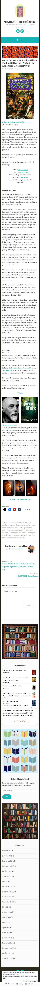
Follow (7, 797)
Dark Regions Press (15, 368)
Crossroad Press (28, 368)
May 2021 (5, 907)
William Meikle (21, 538)
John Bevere (6, 672)
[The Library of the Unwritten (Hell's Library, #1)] (34, 690)
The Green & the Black (9, 425)
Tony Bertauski (7, 703)
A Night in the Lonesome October (13, 122)
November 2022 (7, 866)
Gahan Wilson (23, 172)
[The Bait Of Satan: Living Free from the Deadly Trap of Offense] (34, 682)
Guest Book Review (18, 530)
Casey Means (7, 697)
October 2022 (6, 871)
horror (8, 535)
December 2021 (7, 887)
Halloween (29, 530)
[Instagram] (22, 31)
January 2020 (6, 938)
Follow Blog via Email (20, 779)
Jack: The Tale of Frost (10, 701)
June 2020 (5, 922)
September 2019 (7, 958)
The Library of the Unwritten (12, 686)
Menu (21, 40)
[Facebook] (18, 31)
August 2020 (6, 917)
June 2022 (5, 881)
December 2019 (7, 943)
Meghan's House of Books (20, 21)
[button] (10, 410)
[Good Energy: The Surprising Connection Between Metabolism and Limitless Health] (34, 697)
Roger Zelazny (23, 170)
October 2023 (6, 851)
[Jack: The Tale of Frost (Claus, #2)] (34, 705)
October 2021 (6, 897)
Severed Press (7, 370)
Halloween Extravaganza (10, 533)
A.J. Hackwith (7, 688)
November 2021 (7, 892)
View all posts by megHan (13, 549)
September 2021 (7, 902)
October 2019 (6, 953)
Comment (29, 606)
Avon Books (24, 177)
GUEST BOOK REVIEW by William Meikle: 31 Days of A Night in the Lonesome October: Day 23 (18, 565)
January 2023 (6, 856)
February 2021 (7, 912)
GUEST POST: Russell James (28, 575)
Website (20, 393)
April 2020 (5, 928)
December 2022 (7, 861)
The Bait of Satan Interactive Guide (14, 671)
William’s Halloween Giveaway (20, 499)
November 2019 (7, 948)
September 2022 (7, 876)
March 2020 (6, 933)
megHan (17, 69)
